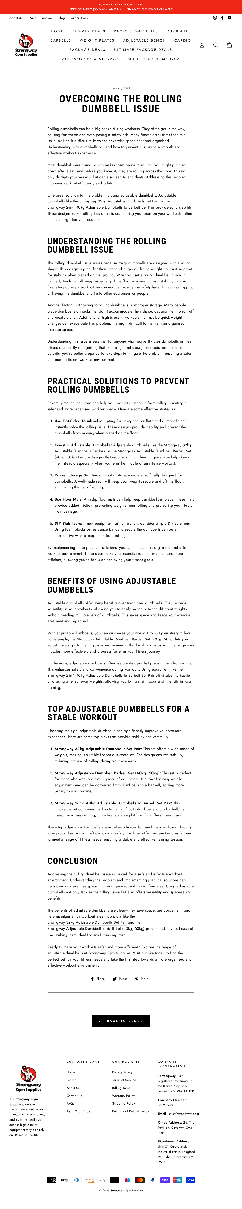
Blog (61, 17)
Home (57, 31)
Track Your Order (79, 1111)
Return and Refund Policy (130, 1111)
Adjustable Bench (144, 40)
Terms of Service (124, 1080)
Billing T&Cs (121, 1087)
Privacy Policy (122, 1072)
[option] (121, 7)
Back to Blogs (124, 1021)
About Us (15, 17)
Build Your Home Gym (154, 59)
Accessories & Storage (90, 59)
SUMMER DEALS (89, 31)
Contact (47, 17)
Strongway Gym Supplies (109, 953)
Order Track (79, 17)
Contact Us (74, 1095)
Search (72, 1080)
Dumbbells (179, 31)
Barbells (61, 40)
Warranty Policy (123, 1095)
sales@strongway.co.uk (184, 1113)
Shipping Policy (123, 1103)
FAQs (32, 17)
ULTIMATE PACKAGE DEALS (143, 49)
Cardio (182, 40)
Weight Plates (97, 40)
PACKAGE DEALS (88, 49)
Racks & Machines (136, 31)
